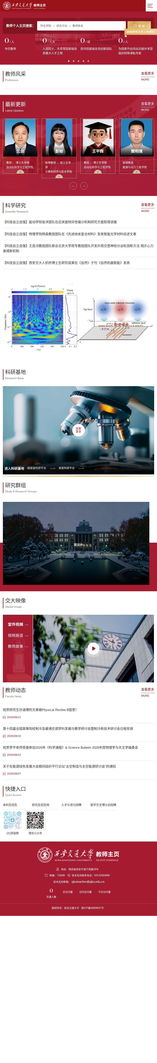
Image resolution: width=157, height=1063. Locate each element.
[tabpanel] (22, 44)
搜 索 (141, 26)
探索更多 (78, 490)
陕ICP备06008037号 (92, 968)
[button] (7, 148)
